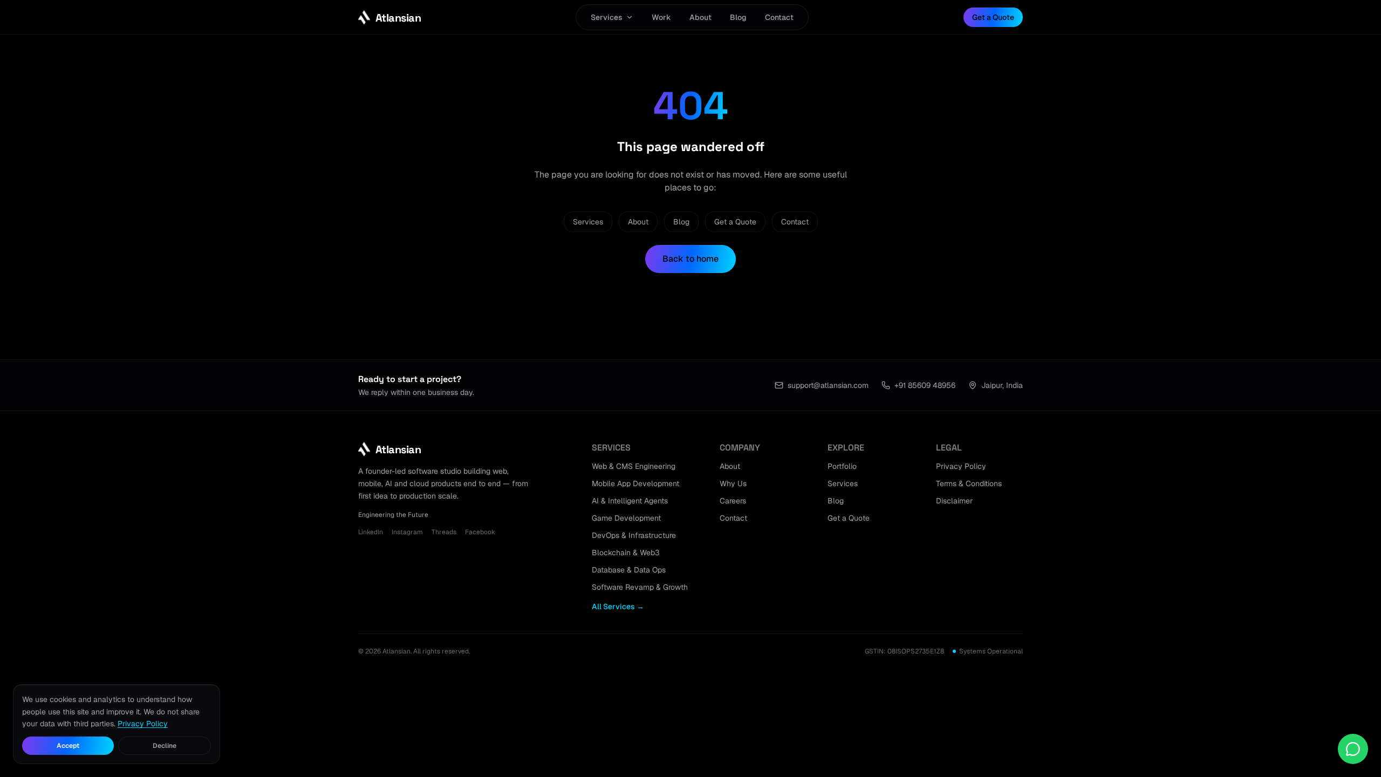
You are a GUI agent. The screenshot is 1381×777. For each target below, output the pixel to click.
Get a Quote (993, 17)
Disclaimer (954, 501)
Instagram (407, 532)
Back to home (690, 258)
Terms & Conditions (969, 483)
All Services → (618, 606)
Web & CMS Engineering (633, 466)
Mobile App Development (635, 483)
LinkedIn (370, 532)
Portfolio (842, 466)
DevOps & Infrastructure (634, 535)
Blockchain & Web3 (626, 552)
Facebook (480, 532)
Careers (733, 501)
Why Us (733, 483)
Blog (738, 17)
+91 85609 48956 (924, 385)
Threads (444, 532)
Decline (164, 745)
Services (607, 17)
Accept (68, 745)
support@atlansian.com (828, 385)
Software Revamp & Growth (640, 587)
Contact (779, 17)
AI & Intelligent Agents (630, 501)
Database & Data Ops (629, 570)
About (700, 17)
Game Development (626, 518)
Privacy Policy (961, 466)
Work (661, 17)
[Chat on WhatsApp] (1353, 749)
